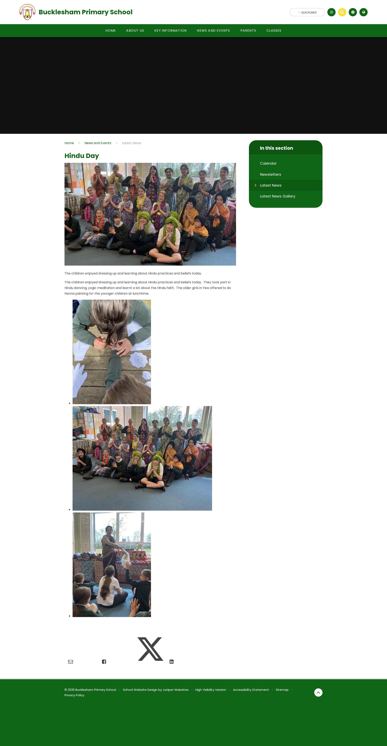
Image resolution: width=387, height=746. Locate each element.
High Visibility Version (210, 690)
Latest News (131, 143)
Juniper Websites (176, 690)
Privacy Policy (74, 695)
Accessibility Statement (251, 690)
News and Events (97, 143)
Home (69, 143)
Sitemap (282, 690)
